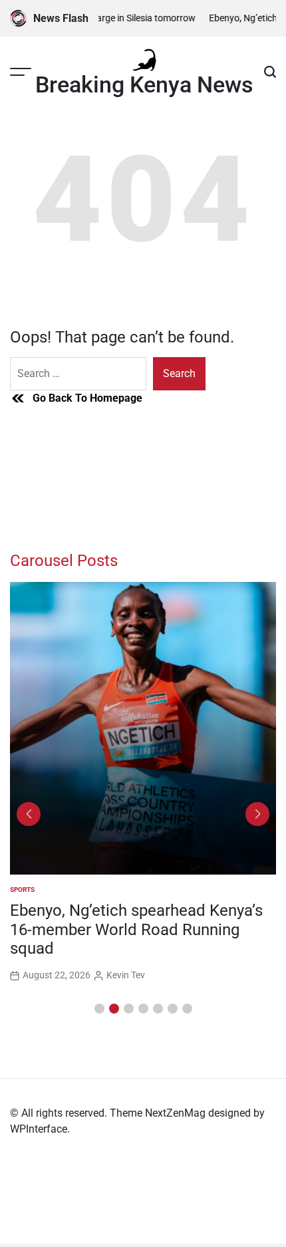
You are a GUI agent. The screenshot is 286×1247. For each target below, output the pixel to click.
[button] (99, 1009)
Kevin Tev (127, 975)
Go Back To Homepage (87, 398)
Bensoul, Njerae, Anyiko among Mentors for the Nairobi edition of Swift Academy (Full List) (130, 929)
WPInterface (38, 1129)
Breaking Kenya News (144, 84)
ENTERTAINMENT (39, 889)
